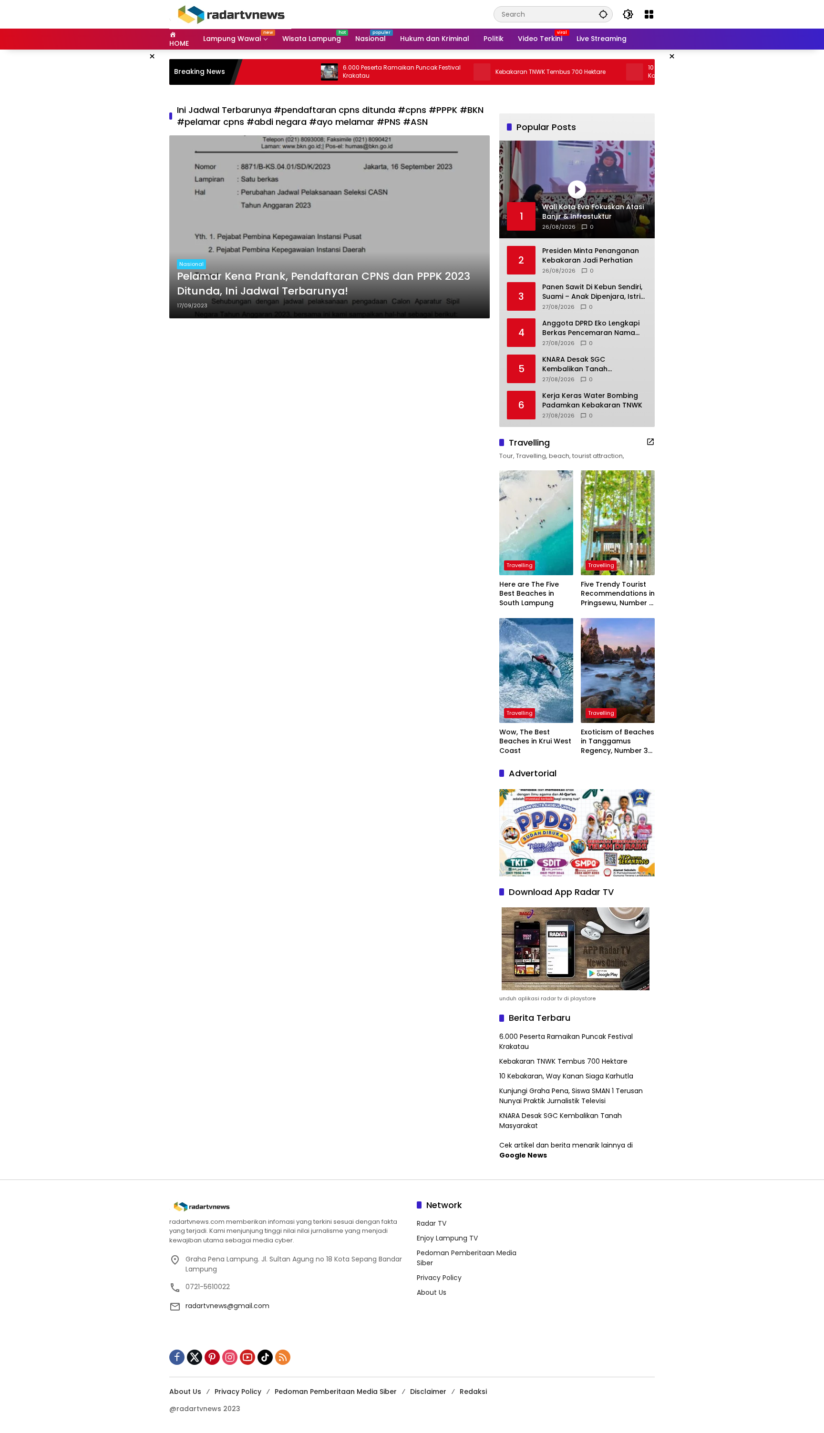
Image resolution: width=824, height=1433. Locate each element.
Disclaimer (428, 1391)
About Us (431, 1292)
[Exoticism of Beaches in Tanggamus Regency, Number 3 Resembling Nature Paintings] (618, 670)
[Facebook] (177, 1357)
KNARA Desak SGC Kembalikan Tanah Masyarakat (575, 364)
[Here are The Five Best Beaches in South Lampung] (536, 522)
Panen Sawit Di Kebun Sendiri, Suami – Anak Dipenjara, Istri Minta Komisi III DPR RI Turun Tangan (592, 292)
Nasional (191, 264)
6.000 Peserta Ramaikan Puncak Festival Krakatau (360, 72)
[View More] (650, 441)
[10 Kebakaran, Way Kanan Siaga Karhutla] (593, 72)
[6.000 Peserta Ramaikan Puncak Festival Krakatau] (288, 72)
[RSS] (282, 1357)
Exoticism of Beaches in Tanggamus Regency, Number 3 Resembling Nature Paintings (617, 742)
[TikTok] (265, 1357)
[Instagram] (229, 1357)
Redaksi (473, 1391)
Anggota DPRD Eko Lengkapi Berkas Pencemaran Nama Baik (590, 328)
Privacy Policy (439, 1277)
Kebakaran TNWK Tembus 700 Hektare (509, 72)
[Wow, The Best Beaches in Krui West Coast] (536, 670)
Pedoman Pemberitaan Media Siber (336, 1391)
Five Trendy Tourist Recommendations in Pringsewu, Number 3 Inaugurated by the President (618, 594)
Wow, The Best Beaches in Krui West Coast (535, 741)
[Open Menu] (649, 14)
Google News (523, 1155)
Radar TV (431, 1223)
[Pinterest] (212, 1357)
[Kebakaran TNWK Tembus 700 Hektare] (440, 72)
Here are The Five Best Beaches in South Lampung (529, 594)
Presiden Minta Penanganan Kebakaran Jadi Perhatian (590, 255)
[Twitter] (194, 1357)
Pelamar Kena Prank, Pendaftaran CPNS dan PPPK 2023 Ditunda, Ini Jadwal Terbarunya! (323, 283)
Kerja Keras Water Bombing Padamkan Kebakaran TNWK (592, 400)
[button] (603, 14)
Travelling (519, 565)
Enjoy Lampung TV (447, 1238)
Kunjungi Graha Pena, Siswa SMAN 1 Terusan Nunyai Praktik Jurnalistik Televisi (571, 1096)
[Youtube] (247, 1357)
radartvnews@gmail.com (227, 1306)
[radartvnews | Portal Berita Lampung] (230, 14)
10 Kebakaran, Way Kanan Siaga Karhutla (566, 1076)
